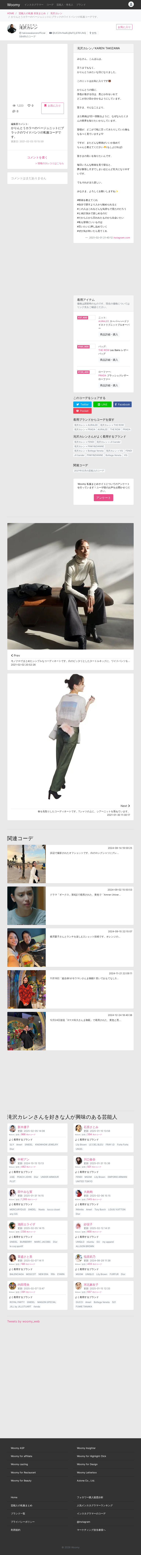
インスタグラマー (34, 4)
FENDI (129, 450)
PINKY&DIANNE (95, 455)
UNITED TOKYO (84, 1181)
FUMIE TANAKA (84, 1306)
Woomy (13, 5)
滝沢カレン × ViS (114, 450)
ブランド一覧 (18, 1513)
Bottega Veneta (113, 455)
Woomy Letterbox (87, 1472)
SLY (12, 1144)
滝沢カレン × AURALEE (86, 425)
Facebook (123, 404)
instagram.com (121, 237)
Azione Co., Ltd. (86, 1480)
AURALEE (103, 321)
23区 (12, 1177)
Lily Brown (81, 1144)
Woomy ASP (17, 1448)
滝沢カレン (56, 13)
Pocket (83, 410)
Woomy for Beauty (21, 1480)
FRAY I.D (110, 1144)
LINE (104, 404)
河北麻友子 (91, 1284)
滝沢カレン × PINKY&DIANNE (89, 446)
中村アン (23, 1159)
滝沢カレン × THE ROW (112, 425)
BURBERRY (26, 1241)
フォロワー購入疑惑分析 (90, 1497)
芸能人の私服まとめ (21, 1505)
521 (114, 1302)
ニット (102, 317)
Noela (42, 1209)
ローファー (104, 371)
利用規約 (15, 1530)
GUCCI (79, 1302)
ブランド (81, 4)
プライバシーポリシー (23, 1521)
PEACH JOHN (24, 1177)
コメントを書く (37, 157)
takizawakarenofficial (33, 33)
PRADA (102, 375)
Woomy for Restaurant (23, 1472)
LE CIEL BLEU (96, 1144)
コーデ (50, 4)
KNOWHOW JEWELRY (46, 1144)
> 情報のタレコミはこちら (49, 163)
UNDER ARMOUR (50, 1177)
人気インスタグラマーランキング (95, 1505)
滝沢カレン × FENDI (84, 442)
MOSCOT (31, 1274)
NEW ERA (43, 1274)
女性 (94, 33)
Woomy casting (19, 1464)
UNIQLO (80, 1241)
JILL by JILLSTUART (20, 1306)
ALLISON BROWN (85, 1246)
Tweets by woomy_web (23, 1321)
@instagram (83, 1521)
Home (14, 1497)
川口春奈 (89, 1159)
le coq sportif (16, 1246)
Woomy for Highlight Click (91, 1456)
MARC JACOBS (42, 1241)
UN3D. (79, 1149)
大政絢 (88, 1192)
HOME (10, 13)
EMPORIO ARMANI (117, 1177)
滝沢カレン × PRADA (84, 429)
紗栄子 (88, 1224)
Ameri (19, 1144)
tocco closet (53, 1209)
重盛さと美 (25, 1256)
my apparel (108, 1241)
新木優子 (23, 1127)
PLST (12, 1181)
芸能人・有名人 (65, 4)
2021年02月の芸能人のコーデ (89, 470)
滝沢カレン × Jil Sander (108, 442)
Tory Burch (100, 1209)
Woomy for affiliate (21, 1456)
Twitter (84, 404)
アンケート (103, 498)
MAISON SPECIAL (46, 1302)
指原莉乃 (89, 1256)
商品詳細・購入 (109, 334)
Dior (12, 1149)
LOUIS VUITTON (116, 1209)
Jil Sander (79, 455)
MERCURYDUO (18, 1209)
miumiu (90, 1241)
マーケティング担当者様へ (91, 1530)
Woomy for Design (87, 1464)
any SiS (14, 1213)
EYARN (60, 1274)
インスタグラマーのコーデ (91, 1513)
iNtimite (80, 1209)
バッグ (102, 346)
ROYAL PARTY (17, 1302)
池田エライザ (26, 1224)
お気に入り (124, 26)
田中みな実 (25, 1192)
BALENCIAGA (17, 1274)
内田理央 (23, 1284)
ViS (125, 455)
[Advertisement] (103, 269)
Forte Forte (122, 1144)
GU (98, 1241)
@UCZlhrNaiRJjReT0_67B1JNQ (69, 33)
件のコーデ (28, 1135)
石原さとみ (91, 1127)
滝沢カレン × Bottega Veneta (89, 450)
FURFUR (114, 1274)
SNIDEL (29, 1144)
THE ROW (103, 350)
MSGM (88, 1177)
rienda (37, 1306)
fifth (53, 1274)
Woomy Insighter (86, 1448)
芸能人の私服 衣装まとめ (32, 13)
